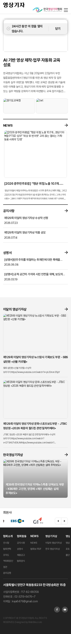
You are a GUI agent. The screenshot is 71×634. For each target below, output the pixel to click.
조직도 (6, 555)
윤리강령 (7, 573)
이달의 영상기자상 (53, 542)
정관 (5, 567)
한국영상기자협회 (14, 5)
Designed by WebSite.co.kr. (28, 622)
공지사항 (21, 542)
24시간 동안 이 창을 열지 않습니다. (27, 28)
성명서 (20, 549)
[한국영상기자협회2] (47, 10)
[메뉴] (66, 9)
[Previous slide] (58, 521)
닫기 (58, 29)
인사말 (6, 542)
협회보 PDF (35, 549)
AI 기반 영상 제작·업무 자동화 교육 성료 (31, 62)
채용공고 (21, 555)
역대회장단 (8, 561)
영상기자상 (51, 536)
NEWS (34, 536)
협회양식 (21, 561)
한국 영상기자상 (52, 549)
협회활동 (21, 536)
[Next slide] (64, 521)
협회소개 (8, 536)
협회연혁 (7, 549)
